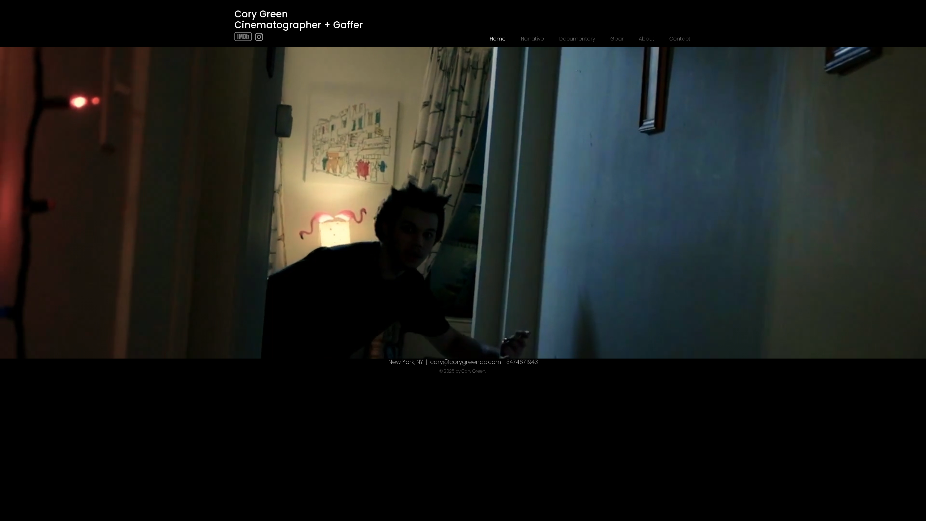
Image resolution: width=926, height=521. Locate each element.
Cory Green (261, 14)
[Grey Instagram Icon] (259, 36)
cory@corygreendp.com (465, 362)
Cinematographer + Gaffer (298, 24)
